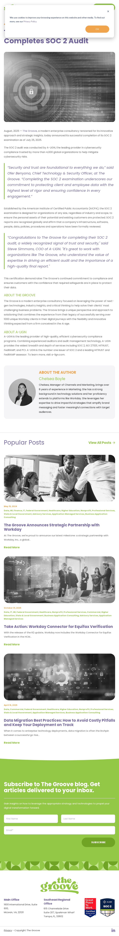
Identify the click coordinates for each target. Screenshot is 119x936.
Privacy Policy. (30, 21)
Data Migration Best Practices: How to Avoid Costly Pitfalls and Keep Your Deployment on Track (59, 722)
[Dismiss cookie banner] (108, 12)
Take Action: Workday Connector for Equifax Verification (58, 626)
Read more (12, 547)
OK (97, 29)
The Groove (30, 131)
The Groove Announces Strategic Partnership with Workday (52, 527)
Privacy (8, 930)
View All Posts (99, 442)
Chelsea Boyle (52, 378)
